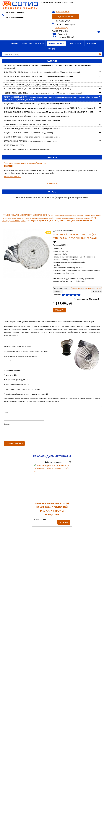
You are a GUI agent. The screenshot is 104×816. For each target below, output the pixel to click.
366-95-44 (15, 17)
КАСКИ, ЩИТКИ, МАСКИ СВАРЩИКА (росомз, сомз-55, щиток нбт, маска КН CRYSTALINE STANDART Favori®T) (49, 112)
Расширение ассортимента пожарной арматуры (25, 163)
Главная (14, 43)
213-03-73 (15, 12)
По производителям (33, 43)
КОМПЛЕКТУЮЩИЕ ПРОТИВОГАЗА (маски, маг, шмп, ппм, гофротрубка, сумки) (37, 80)
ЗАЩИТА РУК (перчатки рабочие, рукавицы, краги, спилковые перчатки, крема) (37, 103)
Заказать (63, 522)
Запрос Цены (75, 43)
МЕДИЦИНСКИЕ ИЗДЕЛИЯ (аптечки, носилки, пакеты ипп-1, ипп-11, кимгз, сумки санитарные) (43, 93)
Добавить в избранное (55, 241)
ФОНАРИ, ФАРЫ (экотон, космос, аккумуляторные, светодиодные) (32, 120)
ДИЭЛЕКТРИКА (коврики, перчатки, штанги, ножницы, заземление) (32, 137)
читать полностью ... (12, 176)
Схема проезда (61, 27)
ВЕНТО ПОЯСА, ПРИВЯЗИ (14, 145)
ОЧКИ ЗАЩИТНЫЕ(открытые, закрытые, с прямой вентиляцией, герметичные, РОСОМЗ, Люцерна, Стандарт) (49, 108)
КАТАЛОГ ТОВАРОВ (56, 43)
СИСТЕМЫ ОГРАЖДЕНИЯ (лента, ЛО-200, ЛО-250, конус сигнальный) (32, 128)
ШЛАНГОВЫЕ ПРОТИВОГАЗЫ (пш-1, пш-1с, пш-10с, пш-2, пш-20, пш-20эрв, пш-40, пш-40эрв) (42, 72)
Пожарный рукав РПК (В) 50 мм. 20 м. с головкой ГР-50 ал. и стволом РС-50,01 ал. (52, 509)
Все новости (52, 183)
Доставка (91, 43)
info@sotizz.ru (62, 11)
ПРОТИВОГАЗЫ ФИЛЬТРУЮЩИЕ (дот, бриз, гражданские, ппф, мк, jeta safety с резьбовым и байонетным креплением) (48, 66)
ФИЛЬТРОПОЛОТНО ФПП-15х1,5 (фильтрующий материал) (28, 149)
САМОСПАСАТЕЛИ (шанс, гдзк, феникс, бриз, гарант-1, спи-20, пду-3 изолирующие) (38, 84)
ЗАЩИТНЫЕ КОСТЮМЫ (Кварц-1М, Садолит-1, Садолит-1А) (28, 133)
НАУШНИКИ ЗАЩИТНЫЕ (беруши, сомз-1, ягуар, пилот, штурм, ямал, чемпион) (36, 116)
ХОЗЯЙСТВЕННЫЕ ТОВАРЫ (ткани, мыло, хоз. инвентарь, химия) (31, 141)
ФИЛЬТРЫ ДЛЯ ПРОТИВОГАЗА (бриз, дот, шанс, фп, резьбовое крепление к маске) (38, 76)
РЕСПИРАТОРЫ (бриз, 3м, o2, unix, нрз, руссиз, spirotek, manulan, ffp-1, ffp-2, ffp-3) (37, 88)
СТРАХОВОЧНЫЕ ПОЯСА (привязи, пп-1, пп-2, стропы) (26, 124)
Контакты (53, 49)
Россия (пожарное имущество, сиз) (86, 288)
